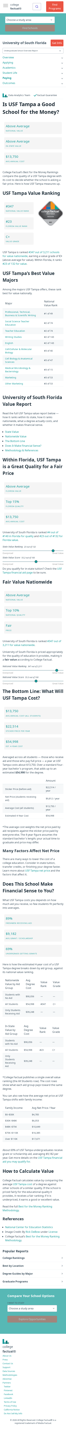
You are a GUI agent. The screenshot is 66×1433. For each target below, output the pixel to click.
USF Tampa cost (22, 1184)
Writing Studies (13, 336)
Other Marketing (14, 383)
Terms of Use (10, 1401)
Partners (7, 1382)
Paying (7, 78)
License (53, 1232)
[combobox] (37, 6)
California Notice (12, 1409)
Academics (9, 67)
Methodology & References (21, 450)
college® (9, 1348)
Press (5, 1359)
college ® (15, 6)
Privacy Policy (10, 1405)
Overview (8, 57)
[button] (57, 43)
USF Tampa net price (37, 870)
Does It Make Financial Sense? (23, 445)
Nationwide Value (15, 436)
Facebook (8, 1394)
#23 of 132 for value (15, 264)
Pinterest (8, 1390)
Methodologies (10, 1375)
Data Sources (9, 1371)
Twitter (7, 1386)
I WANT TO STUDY (15, 1302)
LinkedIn (8, 1398)
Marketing (10, 377)
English (9, 343)
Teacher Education (15, 330)
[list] (33, 57)
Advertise (7, 1378)
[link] (33, 57)
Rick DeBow (33, 1232)
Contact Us (8, 1363)
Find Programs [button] (55, 6)
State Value (12, 432)
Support (6, 1367)
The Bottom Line (15, 441)
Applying (8, 62)
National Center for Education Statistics (29, 1227)
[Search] (37, 6)
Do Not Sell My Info (13, 1413)
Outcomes (9, 83)
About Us (7, 1355)
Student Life (10, 73)
